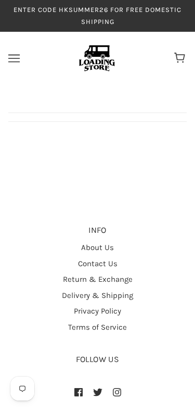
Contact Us (98, 263)
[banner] (97, 58)
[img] (78, 392)
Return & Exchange (98, 279)
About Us (97, 247)
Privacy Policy (97, 311)
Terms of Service (97, 327)
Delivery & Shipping (97, 295)
